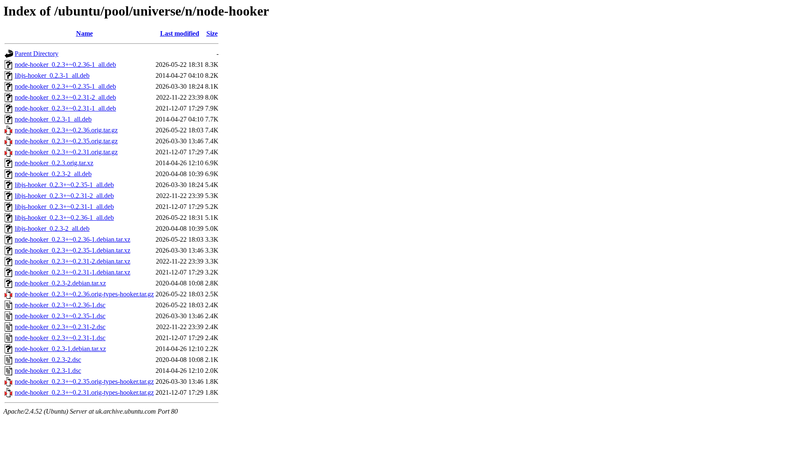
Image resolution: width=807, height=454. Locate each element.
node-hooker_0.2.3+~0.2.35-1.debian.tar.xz (72, 250)
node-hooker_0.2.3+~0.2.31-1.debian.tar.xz (72, 272)
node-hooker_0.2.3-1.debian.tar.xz (60, 348)
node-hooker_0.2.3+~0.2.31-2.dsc (60, 326)
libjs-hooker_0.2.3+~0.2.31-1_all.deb (64, 206)
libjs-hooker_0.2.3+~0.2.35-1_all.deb (64, 184)
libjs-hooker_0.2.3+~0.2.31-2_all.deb (64, 195)
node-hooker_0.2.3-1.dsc (48, 370)
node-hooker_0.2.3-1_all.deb (53, 119)
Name (84, 33)
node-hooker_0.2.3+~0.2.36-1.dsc (60, 305)
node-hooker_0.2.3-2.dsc (48, 359)
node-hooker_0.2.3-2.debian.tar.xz (60, 283)
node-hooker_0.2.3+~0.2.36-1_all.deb (65, 64)
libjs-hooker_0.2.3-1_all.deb (52, 75)
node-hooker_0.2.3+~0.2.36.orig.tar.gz (66, 130)
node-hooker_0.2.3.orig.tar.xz (54, 162)
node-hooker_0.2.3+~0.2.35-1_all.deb (65, 86)
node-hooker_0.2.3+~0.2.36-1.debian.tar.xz (72, 239)
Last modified (179, 33)
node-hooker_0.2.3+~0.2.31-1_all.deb (65, 108)
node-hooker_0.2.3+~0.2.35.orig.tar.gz (66, 141)
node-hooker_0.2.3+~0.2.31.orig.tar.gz (66, 152)
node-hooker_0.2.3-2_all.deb (53, 173)
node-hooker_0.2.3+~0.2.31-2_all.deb (65, 97)
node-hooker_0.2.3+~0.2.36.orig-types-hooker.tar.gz (84, 294)
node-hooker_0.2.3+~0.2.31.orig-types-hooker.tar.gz (84, 392)
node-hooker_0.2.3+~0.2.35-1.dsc (60, 315)
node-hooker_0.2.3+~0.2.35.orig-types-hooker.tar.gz (84, 381)
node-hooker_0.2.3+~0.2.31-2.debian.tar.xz (72, 261)
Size (212, 33)
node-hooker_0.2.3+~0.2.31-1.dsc (60, 337)
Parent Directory (36, 53)
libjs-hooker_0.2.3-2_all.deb (52, 228)
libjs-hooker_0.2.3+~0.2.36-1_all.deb (64, 217)
